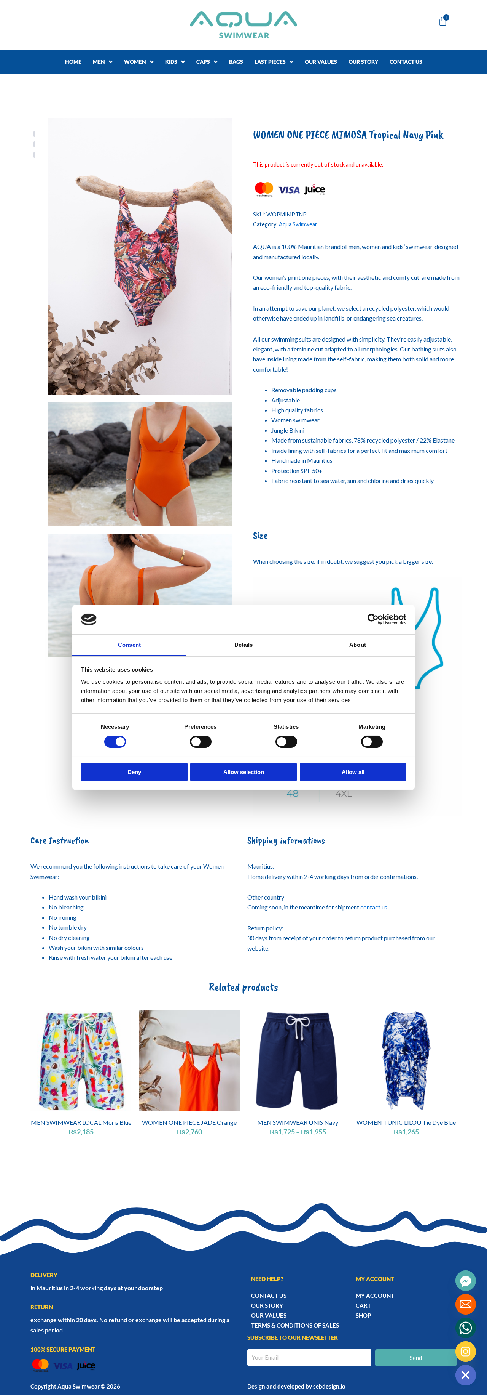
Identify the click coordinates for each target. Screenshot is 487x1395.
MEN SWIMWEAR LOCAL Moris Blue (81, 1122)
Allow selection (243, 772)
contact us (373, 907)
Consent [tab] (129, 644)
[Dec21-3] (140, 595)
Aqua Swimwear (298, 224)
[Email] (465, 1304)
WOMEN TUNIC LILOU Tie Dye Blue (406, 1122)
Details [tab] (243, 644)
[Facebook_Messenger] (465, 1280)
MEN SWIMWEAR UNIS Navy (297, 1122)
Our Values (268, 1315)
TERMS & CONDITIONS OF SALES (295, 1325)
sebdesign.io (329, 1386)
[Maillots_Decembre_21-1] (140, 256)
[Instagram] (465, 1351)
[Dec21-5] (140, 464)
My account (375, 1295)
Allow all (353, 772)
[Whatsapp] (465, 1328)
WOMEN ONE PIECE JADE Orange (189, 1122)
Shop (363, 1315)
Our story (267, 1305)
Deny (134, 772)
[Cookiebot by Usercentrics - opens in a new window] (373, 619)
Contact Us (268, 1295)
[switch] (201, 742)
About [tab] (357, 644)
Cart (363, 1305)
